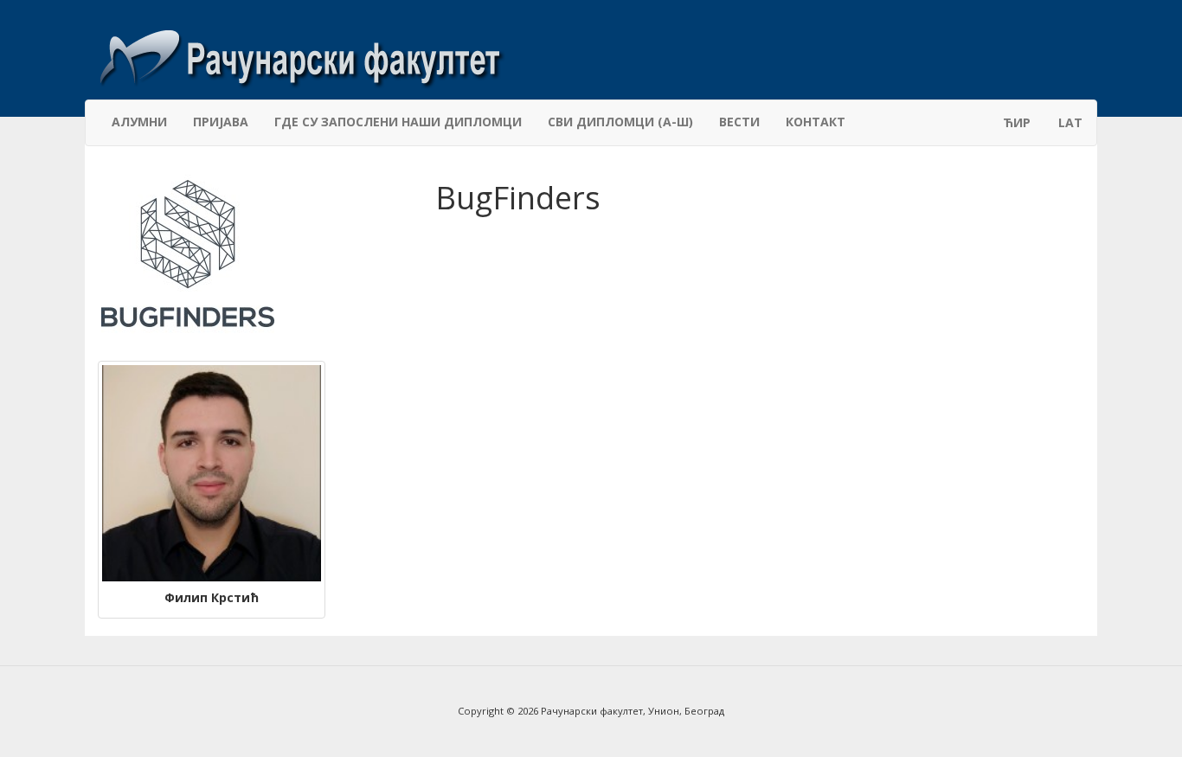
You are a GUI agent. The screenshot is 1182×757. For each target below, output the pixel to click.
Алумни (139, 121)
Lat (1070, 122)
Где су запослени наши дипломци (398, 121)
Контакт (815, 121)
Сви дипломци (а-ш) (620, 121)
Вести (739, 121)
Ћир (1017, 122)
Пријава (220, 121)
